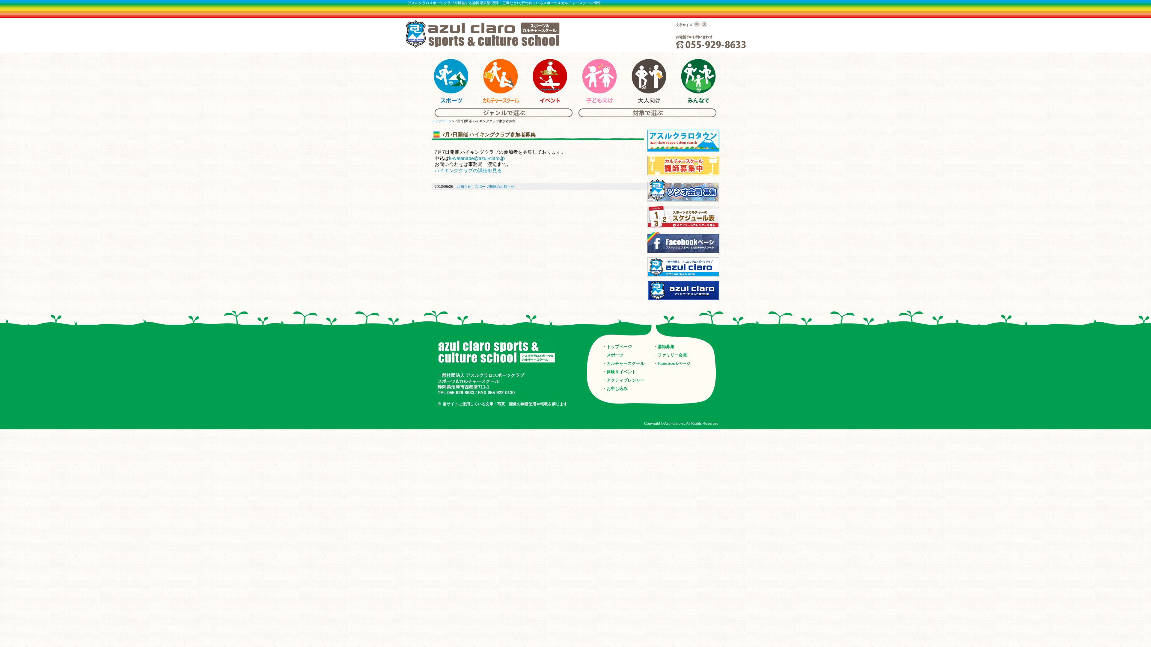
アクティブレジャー (625, 380)
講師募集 (666, 346)
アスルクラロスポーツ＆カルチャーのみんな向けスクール (698, 81)
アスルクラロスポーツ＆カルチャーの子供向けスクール (599, 81)
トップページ (441, 121)
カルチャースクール (625, 363)
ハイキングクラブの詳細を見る (468, 170)
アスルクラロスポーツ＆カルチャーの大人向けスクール (648, 81)
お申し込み (617, 388)
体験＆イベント (621, 371)
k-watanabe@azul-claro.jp (477, 158)
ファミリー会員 (672, 355)
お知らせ (464, 187)
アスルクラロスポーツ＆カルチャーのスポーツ (451, 81)
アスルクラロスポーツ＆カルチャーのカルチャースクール (500, 81)
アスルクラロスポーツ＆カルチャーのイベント (550, 81)
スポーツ (615, 355)
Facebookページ (674, 363)
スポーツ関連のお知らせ (494, 187)
